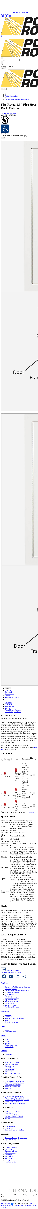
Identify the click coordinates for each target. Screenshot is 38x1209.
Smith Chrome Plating (12, 1101)
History (7, 1041)
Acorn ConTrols (10, 1126)
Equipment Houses (11, 1000)
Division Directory (11, 1147)
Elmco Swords (9, 1070)
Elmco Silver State (11, 1068)
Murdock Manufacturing (13, 1085)
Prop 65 (5, 1207)
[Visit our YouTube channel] (10, 979)
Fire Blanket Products (12, 1007)
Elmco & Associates (11, 1064)
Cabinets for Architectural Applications (17, 987)
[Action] (34, 775)
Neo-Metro (8, 1088)
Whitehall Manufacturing (13, 1086)
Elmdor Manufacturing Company (15, 1083)
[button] (1, 36)
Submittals (8, 1016)
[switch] (2, 64)
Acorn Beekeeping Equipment (14, 1096)
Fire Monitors (9, 1003)
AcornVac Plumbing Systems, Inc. (16, 1138)
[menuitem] (8, 690)
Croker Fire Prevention (12, 1111)
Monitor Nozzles (10, 1005)
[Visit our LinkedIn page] (17, 979)
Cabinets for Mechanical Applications (17, 99)
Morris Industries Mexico (13, 1073)
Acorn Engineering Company (14, 1081)
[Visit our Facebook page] (4, 979)
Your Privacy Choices (21, 1203)
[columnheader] (9, 760)
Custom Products (10, 1032)
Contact (4, 1051)
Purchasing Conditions (13, 1205)
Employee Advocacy (11, 1151)
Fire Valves (8, 996)
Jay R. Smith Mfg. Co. (12, 1139)
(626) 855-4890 (6, 16)
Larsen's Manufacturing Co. (14, 1115)
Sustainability (9, 1047)
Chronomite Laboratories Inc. (14, 1130)
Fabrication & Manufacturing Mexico (17, 1100)
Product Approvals (11, 1045)
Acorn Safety (9, 1128)
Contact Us (8, 1054)
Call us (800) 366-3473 (13, 970)
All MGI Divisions (7, 66)
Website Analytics (10, 1162)
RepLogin (8, 1160)
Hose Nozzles (9, 994)
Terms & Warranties (11, 1022)
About (3, 1036)
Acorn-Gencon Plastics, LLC (14, 1098)
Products (4, 983)
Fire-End (8, 1118)
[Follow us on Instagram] (24, 979)
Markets (7, 1043)
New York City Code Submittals (15, 1018)
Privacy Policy (5, 1203)
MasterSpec (8, 1020)
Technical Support (15, 972)
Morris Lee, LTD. (10, 1071)
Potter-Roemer (9, 1113)
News (3, 1026)
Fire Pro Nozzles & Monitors (14, 1117)
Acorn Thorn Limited (12, 1062)
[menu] (19, 707)
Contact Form (5, 972)
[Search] (2, 62)
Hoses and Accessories (12, 992)
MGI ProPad (9, 1156)
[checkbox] (19, 64)
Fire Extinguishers (11, 989)
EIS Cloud (8, 1149)
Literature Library (10, 1153)
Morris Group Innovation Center (15, 1103)
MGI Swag (8, 1158)
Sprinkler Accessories (12, 1001)
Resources (5, 1011)
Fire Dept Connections (12, 998)
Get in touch (30, 812)
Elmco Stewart (9, 1066)
